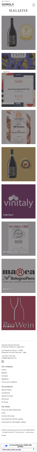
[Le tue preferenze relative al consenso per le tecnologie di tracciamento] (33, 448)
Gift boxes (5, 399)
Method (4, 373)
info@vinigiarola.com (9, 358)
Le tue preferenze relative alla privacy (20, 445)
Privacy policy (19, 432)
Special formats (7, 396)
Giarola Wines (6, 390)
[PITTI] (18, 62)
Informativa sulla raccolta (11, 450)
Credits (4, 435)
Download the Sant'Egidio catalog (14, 422)
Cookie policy (29, 432)
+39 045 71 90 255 (8, 356)
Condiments (6, 393)
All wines (5, 402)
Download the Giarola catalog (12, 419)
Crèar (4, 413)
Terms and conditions (9, 382)
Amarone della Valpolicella (11, 410)
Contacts (5, 376)
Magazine (5, 379)
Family (4, 370)
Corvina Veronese (8, 416)
